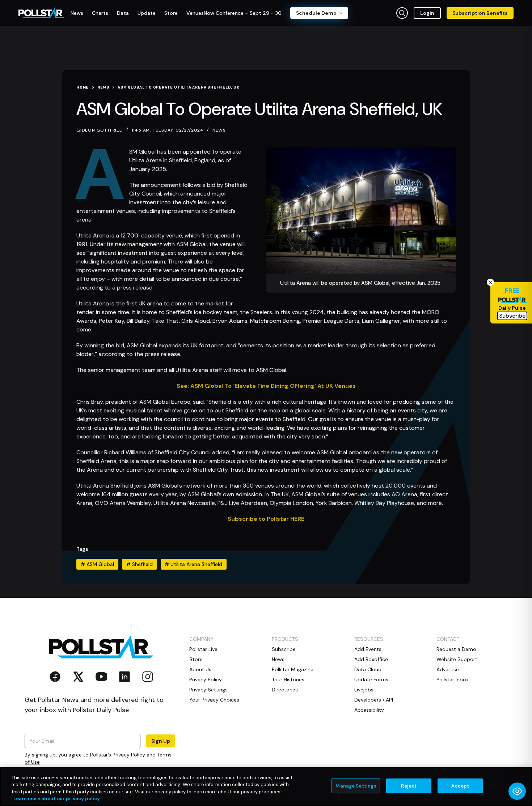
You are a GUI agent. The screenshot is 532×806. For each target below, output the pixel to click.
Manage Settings (355, 786)
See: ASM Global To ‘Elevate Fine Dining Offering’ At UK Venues (266, 386)
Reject (409, 786)
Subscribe (284, 649)
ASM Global (97, 564)
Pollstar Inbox (452, 679)
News (219, 130)
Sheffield (139, 564)
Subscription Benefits (480, 13)
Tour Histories (288, 679)
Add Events (367, 649)
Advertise (447, 669)
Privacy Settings (208, 689)
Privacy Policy (129, 754)
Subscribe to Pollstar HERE (266, 519)
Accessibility (369, 710)
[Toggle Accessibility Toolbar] (517, 791)
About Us (200, 669)
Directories (285, 689)
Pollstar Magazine (292, 669)
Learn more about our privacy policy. (57, 799)
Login (427, 13)
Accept (460, 786)
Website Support (456, 659)
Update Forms (371, 679)
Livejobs (363, 689)
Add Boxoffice (371, 659)
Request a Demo (456, 649)
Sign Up (160, 741)
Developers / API (373, 699)
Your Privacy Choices (214, 699)
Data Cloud (367, 669)
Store (196, 659)
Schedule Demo (316, 13)
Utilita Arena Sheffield (193, 564)
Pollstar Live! (204, 649)
